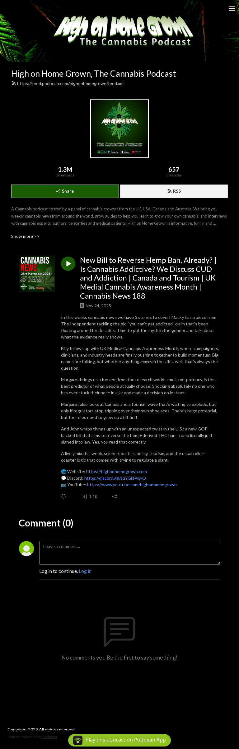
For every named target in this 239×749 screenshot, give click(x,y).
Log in (85, 571)
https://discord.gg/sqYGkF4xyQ (115, 478)
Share (68, 191)
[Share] (115, 496)
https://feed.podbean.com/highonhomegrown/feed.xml (70, 83)
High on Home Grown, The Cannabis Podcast (93, 73)
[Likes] (64, 496)
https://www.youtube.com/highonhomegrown (132, 484)
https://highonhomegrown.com (116, 471)
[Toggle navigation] (232, 8)
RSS (177, 191)
